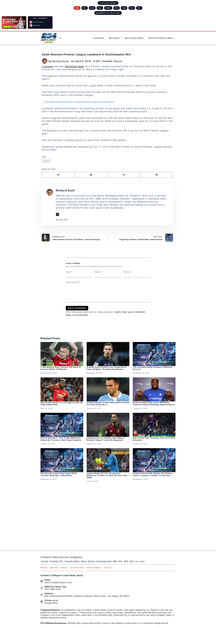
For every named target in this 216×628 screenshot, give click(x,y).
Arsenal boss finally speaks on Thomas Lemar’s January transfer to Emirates (153, 474)
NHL (99, 8)
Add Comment (73, 282)
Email (69, 272)
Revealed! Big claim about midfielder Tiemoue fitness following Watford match (154, 403)
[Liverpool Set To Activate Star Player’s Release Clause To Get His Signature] (108, 425)
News (84, 561)
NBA (77, 8)
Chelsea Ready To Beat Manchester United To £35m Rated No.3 (108, 403)
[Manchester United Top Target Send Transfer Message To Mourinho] (61, 460)
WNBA (108, 8)
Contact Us (108, 567)
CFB (116, 8)
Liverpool (47, 66)
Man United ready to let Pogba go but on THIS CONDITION (61, 403)
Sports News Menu (134, 38)
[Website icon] (57, 214)
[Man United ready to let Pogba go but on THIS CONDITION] (61, 389)
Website (127, 272)
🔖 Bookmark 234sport (108, 3)
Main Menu (114, 38)
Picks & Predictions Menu (160, 38)
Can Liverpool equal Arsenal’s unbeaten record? (153, 368)
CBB (124, 8)
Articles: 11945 (62, 219)
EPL (139, 8)
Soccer (118, 61)
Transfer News (72, 561)
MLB (92, 8)
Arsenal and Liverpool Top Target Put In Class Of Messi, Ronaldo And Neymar (107, 368)
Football (107, 61)
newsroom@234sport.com (58, 582)
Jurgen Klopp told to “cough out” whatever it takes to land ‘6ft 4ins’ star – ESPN (108, 475)
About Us (64, 567)
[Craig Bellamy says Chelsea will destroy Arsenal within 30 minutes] (61, 354)
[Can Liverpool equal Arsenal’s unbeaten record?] (154, 354)
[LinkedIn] (156, 175)
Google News (51, 603)
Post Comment (77, 308)
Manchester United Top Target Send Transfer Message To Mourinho (58, 474)
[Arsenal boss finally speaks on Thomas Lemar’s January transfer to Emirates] (154, 460)
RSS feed (43, 567)
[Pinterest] (123, 175)
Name (98, 272)
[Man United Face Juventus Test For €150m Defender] (154, 425)
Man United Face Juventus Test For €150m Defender (154, 439)
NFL (84, 8)
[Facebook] (58, 175)
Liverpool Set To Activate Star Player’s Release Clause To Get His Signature (106, 439)
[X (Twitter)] (91, 175)
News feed (54, 567)
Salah (46, 161)
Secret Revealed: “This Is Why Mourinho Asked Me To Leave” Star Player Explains (60, 439)
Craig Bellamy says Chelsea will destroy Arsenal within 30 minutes (60, 368)
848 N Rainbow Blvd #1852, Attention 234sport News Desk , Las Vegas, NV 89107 (87, 596)
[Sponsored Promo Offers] (14, 22)
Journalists (98, 38)
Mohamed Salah (74, 66)
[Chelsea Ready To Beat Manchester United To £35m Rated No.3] (108, 389)
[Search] (60, 38)
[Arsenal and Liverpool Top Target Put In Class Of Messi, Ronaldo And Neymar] (108, 354)
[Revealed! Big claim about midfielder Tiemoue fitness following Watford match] (154, 389)
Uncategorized (104, 561)
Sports (91, 561)
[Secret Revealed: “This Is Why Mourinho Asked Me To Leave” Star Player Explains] (61, 425)
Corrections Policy (77, 567)
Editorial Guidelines (94, 567)
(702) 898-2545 (52, 589)
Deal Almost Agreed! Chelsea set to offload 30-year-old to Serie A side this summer (80, 102)
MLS (131, 8)
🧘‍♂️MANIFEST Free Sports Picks (108, 13)
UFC (137, 561)
